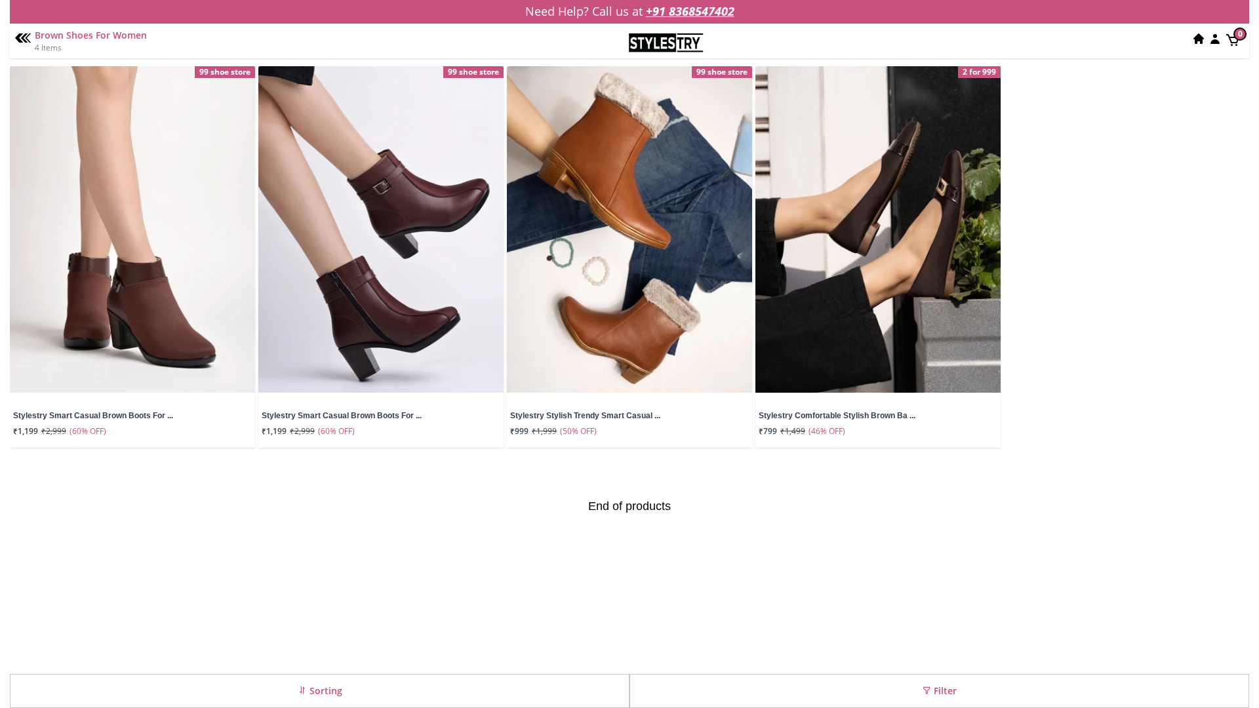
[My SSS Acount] (1215, 38)
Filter (944, 690)
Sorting (324, 690)
